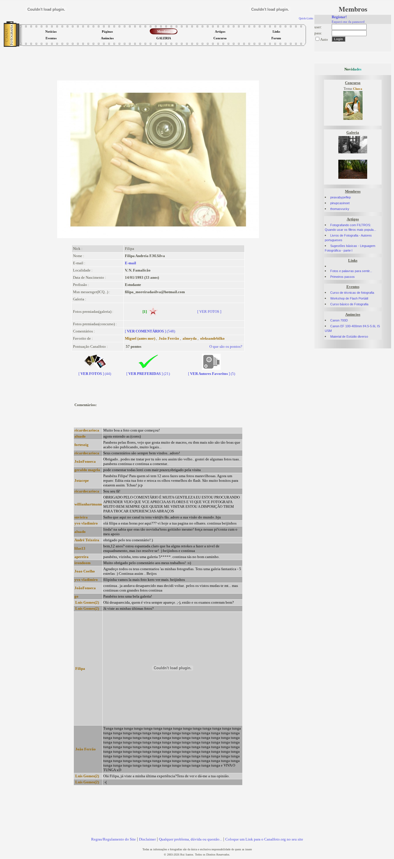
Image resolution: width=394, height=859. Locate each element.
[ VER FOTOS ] (209, 311)
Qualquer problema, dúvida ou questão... (190, 839)
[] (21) (148, 373)
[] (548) (150, 331)
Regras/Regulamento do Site (113, 839)
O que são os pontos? (225, 346)
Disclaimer (147, 839)
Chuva (357, 88)
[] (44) (94, 373)
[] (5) (211, 373)
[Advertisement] (158, 62)
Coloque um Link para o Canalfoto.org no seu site (264, 839)
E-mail (130, 263)
